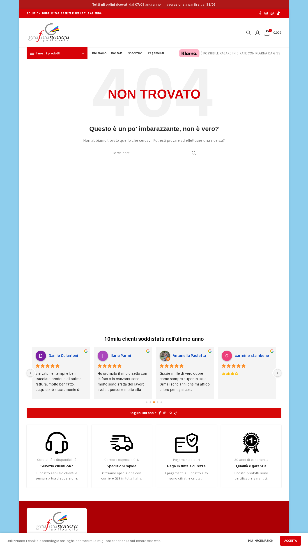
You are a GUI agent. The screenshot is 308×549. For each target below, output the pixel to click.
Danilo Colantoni (63, 355)
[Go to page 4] (161, 402)
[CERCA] (194, 153)
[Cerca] (248, 32)
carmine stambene (252, 355)
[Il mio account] (257, 32)
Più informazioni (261, 541)
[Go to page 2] (154, 402)
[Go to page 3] (158, 402)
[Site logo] (49, 32)
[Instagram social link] (266, 13)
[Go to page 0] (146, 402)
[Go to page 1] (150, 402)
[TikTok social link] (278, 13)
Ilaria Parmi (121, 355)
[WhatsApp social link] (272, 13)
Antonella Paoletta (189, 355)
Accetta (290, 541)
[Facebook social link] (260, 13)
